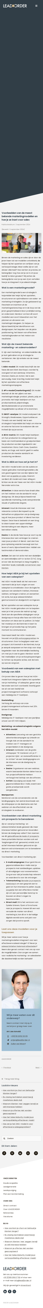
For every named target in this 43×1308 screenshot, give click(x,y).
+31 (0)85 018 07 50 (11, 1277)
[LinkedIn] (20, 1153)
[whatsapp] (14, 1291)
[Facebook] (4, 1153)
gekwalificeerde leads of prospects (23, 836)
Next (38, 1067)
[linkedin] (5, 1291)
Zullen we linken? (18, 1044)
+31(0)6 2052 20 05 (19, 1036)
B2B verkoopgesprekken (25, 638)
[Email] (35, 1153)
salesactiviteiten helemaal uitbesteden (19, 946)
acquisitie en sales (18, 476)
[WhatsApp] (28, 1153)
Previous (7, 1067)
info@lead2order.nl (22, 1280)
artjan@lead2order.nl (20, 1040)
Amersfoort (26, 1285)
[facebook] (9, 1291)
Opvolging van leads (22, 781)
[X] (12, 1153)
